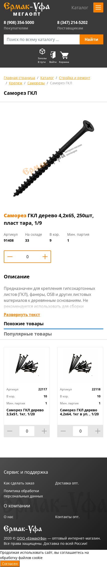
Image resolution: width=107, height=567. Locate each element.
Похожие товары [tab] (24, 324)
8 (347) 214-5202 (72, 22)
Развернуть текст (22, 314)
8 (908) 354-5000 (19, 22)
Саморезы (36, 83)
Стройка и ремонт (74, 77)
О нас (8, 516)
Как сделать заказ (19, 483)
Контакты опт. (67, 516)
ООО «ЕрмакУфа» (32, 538)
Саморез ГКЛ (61, 83)
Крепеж (15, 83)
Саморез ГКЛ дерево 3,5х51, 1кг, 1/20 (25, 412)
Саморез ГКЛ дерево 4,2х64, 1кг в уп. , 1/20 (79, 412)
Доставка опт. (67, 483)
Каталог (47, 77)
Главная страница (19, 77)
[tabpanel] (53, 158)
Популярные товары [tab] (28, 334)
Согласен (10, 563)
